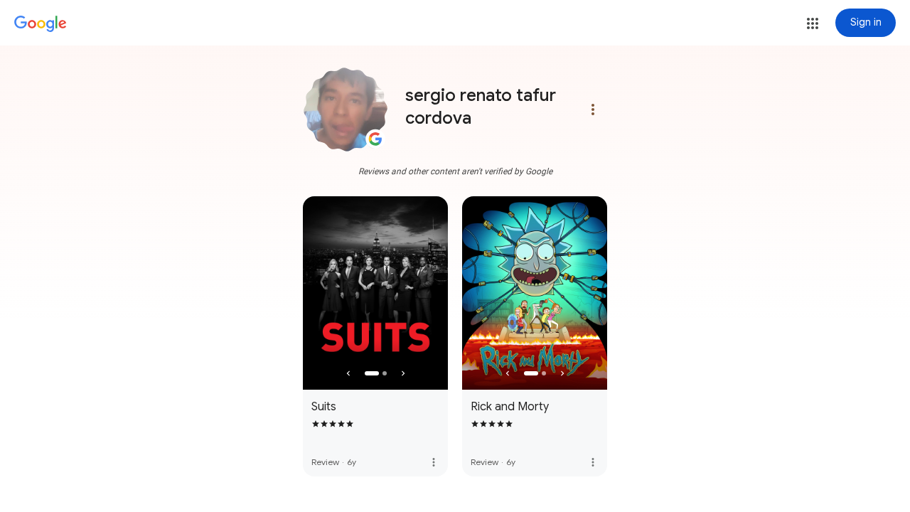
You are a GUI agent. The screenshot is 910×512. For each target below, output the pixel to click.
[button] (812, 23)
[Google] (40, 24)
